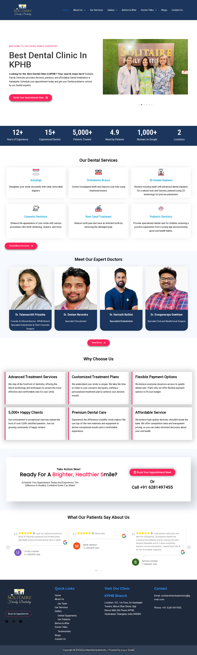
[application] (83, 10)
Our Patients (64, 619)
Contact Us (177, 10)
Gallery (111, 10)
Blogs (164, 10)
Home (66, 10)
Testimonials (64, 631)
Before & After (129, 10)
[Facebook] (7, 622)
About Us (77, 10)
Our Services (96, 10)
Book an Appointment (18, 614)
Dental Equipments (67, 615)
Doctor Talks (147, 10)
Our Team (62, 603)
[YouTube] (20, 622)
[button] (30, 97)
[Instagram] (13, 622)
